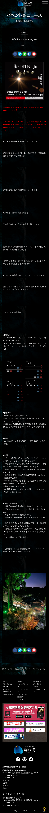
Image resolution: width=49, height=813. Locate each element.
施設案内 (20, 697)
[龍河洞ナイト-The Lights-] (29, 55)
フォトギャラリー (23, 694)
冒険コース (6, 689)
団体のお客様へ (8, 694)
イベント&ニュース (15, 669)
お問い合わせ (36, 684)
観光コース (6, 686)
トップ (5, 681)
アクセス (20, 699)
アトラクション (8, 684)
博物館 (19, 681)
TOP (4, 669)
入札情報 (35, 686)
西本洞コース (7, 692)
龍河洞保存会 (36, 681)
